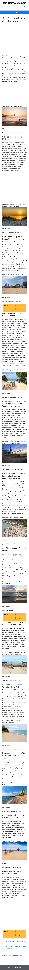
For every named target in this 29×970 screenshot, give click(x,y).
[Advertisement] (14, 39)
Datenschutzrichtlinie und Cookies (12, 955)
